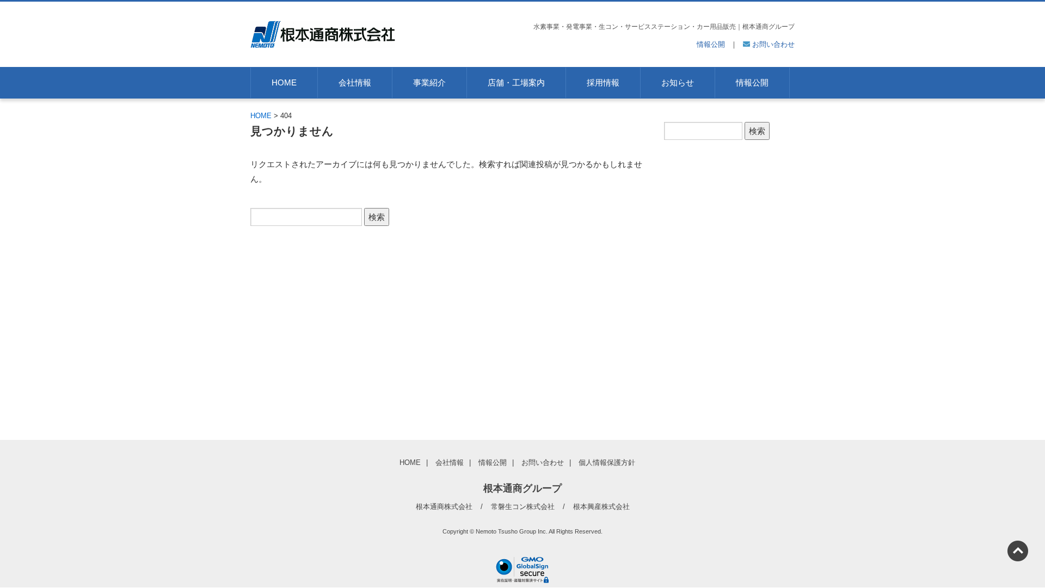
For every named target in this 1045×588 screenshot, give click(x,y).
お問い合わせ (772, 44)
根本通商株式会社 (444, 507)
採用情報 (603, 82)
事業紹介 (429, 82)
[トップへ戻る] (1018, 551)
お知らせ (677, 82)
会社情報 (355, 82)
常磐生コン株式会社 (523, 507)
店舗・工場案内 (516, 82)
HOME (284, 82)
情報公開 (711, 44)
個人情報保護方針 (607, 462)
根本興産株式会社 (601, 507)
